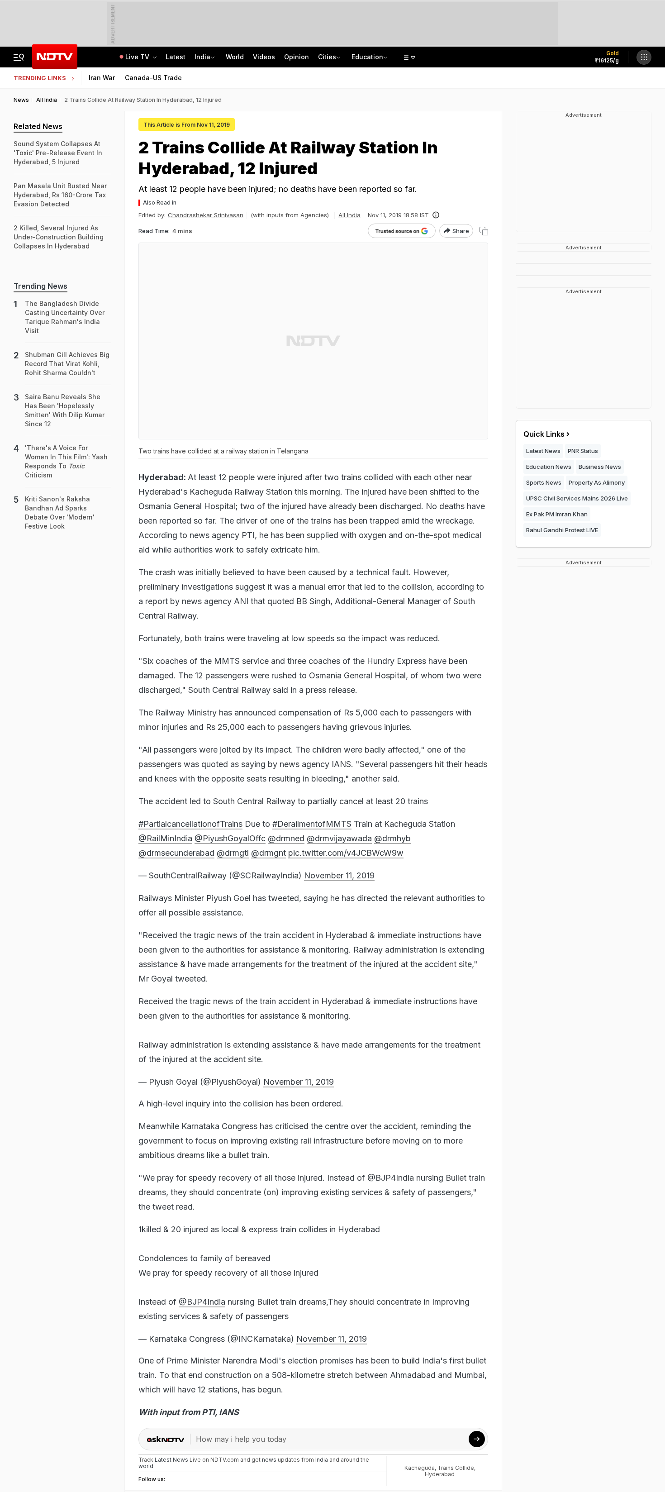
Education (367, 57)
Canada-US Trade (153, 77)
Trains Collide (455, 1467)
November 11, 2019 (339, 875)
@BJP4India (202, 1301)
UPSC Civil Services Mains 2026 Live (577, 498)
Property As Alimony (597, 482)
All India (349, 215)
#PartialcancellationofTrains (190, 824)
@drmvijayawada (339, 838)
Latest (175, 57)
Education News (548, 466)
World (235, 57)
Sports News (543, 482)
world (145, 1466)
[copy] (484, 231)
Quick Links (544, 434)
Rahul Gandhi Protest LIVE (562, 530)
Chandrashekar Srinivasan (205, 215)
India (202, 57)
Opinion (296, 57)
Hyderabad (440, 1474)
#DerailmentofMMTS (312, 824)
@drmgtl (233, 853)
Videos (264, 57)
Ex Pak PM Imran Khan (557, 514)
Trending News (40, 286)
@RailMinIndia (165, 838)
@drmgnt (268, 853)
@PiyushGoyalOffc (230, 838)
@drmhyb (392, 838)
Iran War (102, 77)
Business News (600, 466)
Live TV (138, 57)
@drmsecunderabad (176, 853)
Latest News (543, 450)
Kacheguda (419, 1467)
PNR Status (583, 450)
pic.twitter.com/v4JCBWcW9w (346, 853)
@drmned (286, 838)
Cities (327, 57)
